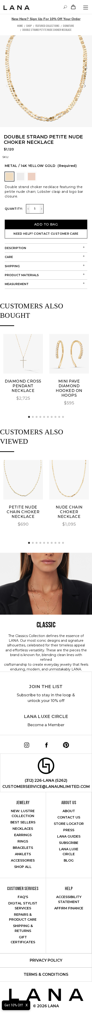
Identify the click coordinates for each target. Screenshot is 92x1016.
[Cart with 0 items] (72, 7)
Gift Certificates (23, 939)
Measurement (17, 284)
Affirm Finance (68, 908)
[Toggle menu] (85, 7)
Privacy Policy (46, 960)
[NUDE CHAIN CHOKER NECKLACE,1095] (69, 480)
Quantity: (14, 208)
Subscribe (68, 843)
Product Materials (22, 275)
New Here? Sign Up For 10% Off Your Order (46, 19)
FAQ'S (23, 897)
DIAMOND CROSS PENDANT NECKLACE (23, 386)
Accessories (23, 860)
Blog (69, 860)
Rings (22, 841)
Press (68, 830)
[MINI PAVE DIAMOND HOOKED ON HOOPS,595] (69, 354)
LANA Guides (68, 836)
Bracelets (23, 848)
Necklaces (23, 829)
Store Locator (69, 824)
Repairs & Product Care (23, 917)
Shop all (23, 867)
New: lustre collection (23, 813)
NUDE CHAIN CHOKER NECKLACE (69, 512)
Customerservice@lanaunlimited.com (46, 786)
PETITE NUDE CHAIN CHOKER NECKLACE (23, 512)
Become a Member (45, 725)
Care (9, 257)
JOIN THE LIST (46, 686)
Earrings (23, 835)
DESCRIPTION (15, 248)
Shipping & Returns (23, 928)
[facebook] (44, 743)
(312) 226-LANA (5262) (46, 780)
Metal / (41, 166)
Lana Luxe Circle (46, 716)
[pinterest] (64, 743)
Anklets (23, 854)
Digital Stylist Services (22, 905)
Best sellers (22, 822)
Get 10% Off (13, 1005)
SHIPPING (12, 266)
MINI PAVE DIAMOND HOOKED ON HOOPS (69, 388)
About (69, 811)
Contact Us (68, 817)
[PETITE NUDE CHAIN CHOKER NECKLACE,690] (23, 480)
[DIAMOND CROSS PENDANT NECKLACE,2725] (23, 354)
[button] (29, 417)
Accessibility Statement (68, 899)
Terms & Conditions (46, 974)
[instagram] (25, 743)
